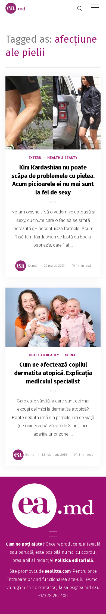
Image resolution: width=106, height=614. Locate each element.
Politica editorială (74, 560)
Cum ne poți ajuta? (25, 544)
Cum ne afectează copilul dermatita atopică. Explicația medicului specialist (53, 373)
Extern (35, 158)
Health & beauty (62, 158)
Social (71, 355)
